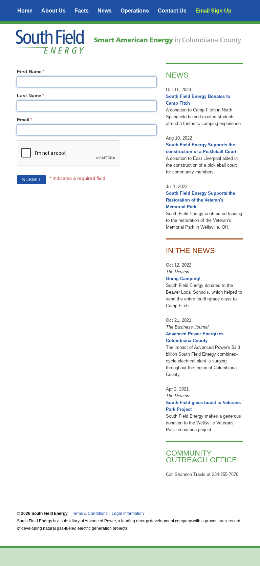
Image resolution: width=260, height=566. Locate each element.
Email (23, 119)
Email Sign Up (213, 11)
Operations (135, 11)
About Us (53, 11)
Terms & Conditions (90, 513)
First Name (29, 71)
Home (24, 11)
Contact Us (172, 11)
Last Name (29, 95)
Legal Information (128, 513)
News (105, 11)
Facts (81, 11)
